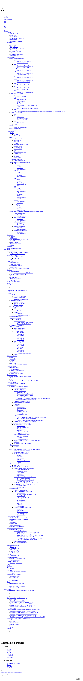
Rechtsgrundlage (21, 201)
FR (5, 23)
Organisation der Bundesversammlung (20, 423)
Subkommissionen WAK (23, 82)
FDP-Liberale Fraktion (16, 240)
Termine (19, 166)
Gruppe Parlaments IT (19, 160)
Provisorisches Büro (22, 433)
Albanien (12, 620)
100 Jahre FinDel (18, 136)
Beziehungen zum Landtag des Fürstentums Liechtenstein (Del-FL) (27, 617)
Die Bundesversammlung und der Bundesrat (25, 477)
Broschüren (13, 522)
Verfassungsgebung (22, 411)
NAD (15, 309)
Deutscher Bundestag (19, 213)
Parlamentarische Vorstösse (24, 481)
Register (9, 628)
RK (14, 60)
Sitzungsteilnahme (21, 501)
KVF (15, 76)
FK (14, 95)
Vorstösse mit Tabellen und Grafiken (19, 268)
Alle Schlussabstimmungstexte (18, 274)
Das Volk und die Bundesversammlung (24, 468)
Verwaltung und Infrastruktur (17, 464)
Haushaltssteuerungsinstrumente (25, 394)
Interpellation (20, 458)
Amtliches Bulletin (12, 255)
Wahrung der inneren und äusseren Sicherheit (25, 421)
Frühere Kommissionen (16, 306)
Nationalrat (10, 32)
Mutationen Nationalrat (16, 41)
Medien (9, 554)
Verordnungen (20, 413)
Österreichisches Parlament (20, 230)
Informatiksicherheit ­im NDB (21, 144)
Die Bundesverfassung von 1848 (25, 536)
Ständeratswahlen (18, 343)
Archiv (9, 293)
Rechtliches (10, 657)
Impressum (10, 655)
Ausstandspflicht (21, 496)
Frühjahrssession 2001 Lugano (25, 322)
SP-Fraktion (13, 238)
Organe (6, 31)
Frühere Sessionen (15, 275)
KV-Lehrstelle (14, 577)
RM (5, 26)
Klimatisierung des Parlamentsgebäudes (20, 376)
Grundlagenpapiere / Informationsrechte (27, 105)
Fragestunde (20, 456)
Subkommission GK (22, 120)
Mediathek (10, 570)
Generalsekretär (14, 367)
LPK (15, 130)
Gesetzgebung (20, 410)
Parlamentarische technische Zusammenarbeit (18, 618)
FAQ (11, 627)
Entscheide (19, 313)
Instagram (19, 672)
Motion (19, 459)
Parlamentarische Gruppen (17, 526)
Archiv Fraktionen (15, 294)
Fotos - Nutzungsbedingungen (18, 571)
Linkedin (4, 672)
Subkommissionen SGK (23, 67)
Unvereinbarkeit (21, 515)
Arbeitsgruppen (21, 101)
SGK (15, 64)
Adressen (9, 246)
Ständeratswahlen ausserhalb (24, 353)
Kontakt (6, 17)
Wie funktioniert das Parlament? (15, 528)
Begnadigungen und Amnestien (22, 401)
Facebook (9, 672)
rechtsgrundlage (21, 210)
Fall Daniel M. (17, 140)
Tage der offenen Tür (15, 551)
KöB (15, 308)
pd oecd (16, 200)
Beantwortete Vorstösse (16, 265)
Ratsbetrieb (7, 249)
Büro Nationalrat (14, 33)
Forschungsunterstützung (16, 563)
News (8, 564)
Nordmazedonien (14, 622)
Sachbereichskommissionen (17, 58)
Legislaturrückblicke (15, 318)
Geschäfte (12, 359)
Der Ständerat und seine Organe (22, 434)
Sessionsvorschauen (15, 278)
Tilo (11, 379)
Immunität (19, 509)
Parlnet (5, 16)
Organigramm (14, 372)
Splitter (12, 378)
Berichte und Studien (15, 525)
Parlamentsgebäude (12, 375)
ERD (15, 178)
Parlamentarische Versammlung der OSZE (21, 603)
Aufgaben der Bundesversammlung (19, 386)
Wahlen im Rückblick (15, 327)
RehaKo (16, 312)
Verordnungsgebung (22, 414)
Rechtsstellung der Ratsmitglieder (22, 507)
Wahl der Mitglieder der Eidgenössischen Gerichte (30, 420)
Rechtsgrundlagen (21, 169)
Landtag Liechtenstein (19, 226)
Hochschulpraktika (15, 576)
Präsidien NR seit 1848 (19, 302)
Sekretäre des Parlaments (16, 373)
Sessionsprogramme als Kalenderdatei (23, 273)
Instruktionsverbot (21, 510)
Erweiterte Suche (14, 55)
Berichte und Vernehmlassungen (25, 61)
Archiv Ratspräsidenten (16, 300)
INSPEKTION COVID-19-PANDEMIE (27, 108)
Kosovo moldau (14, 624)
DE (5, 22)
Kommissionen (11, 57)
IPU (15, 187)
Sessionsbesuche (14, 548)
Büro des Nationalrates (23, 427)
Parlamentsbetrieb (14, 445)
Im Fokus (9, 566)
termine (19, 198)
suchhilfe (9, 567)
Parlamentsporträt (11, 385)
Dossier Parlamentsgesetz (20, 542)
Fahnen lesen (13, 267)
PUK (15, 109)
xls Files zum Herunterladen (17, 254)
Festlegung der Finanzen (20, 391)
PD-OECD (13, 608)
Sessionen (9, 270)
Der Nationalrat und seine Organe (22, 424)
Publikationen (20, 117)
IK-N (15, 121)
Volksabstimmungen (12, 557)
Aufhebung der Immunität (23, 478)
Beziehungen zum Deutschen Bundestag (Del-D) (23, 611)
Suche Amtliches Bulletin (13, 281)
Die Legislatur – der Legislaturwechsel (17, 290)
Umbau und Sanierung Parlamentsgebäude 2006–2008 (24, 380)
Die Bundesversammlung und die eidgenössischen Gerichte (29, 482)
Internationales (7, 589)
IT (4, 25)
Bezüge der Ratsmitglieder (14, 248)
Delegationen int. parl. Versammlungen (20, 162)
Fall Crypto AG (18, 138)
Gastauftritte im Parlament (17, 583)
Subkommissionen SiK (23, 89)
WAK (15, 79)
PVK (11, 125)
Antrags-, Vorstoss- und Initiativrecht (26, 494)
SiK (15, 86)
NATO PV (16, 192)
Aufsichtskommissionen (16, 93)
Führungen (13, 547)
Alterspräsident (21, 426)
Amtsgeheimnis (21, 493)
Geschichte (16, 258)
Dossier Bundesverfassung (20, 531)
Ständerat (9, 42)
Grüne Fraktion (14, 242)
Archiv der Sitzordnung (20, 296)
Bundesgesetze (20, 407)
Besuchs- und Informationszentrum (16, 586)
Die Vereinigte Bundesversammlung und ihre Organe (27, 440)
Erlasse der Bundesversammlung (22, 450)
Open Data (13, 363)
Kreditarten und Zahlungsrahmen (25, 395)
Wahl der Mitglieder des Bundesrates (26, 418)
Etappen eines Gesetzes (20, 541)
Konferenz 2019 (18, 149)
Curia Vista (10, 261)
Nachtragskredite (21, 396)
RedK (15, 124)
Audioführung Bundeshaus (17, 552)
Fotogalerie (10, 654)
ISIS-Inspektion (18, 146)
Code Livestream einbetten (20, 364)
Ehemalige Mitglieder (15, 316)
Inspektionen (17, 156)
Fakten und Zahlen (12, 356)
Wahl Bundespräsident (19, 341)
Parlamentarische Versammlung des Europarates (22, 605)
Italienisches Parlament (19, 222)
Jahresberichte (17, 157)
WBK (15, 83)
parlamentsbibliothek (12, 561)
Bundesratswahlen (18, 329)
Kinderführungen (14, 550)
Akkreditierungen (14, 555)
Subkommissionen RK (22, 63)
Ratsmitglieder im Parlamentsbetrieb (23, 491)
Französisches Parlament (20, 217)
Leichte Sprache (8, 19)
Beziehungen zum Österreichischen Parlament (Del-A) (24, 612)
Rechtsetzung (17, 405)
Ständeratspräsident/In (22, 439)
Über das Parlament (9, 292)
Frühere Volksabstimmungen (17, 558)
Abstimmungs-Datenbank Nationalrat (20, 252)
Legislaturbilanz (14, 361)
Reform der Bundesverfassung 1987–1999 (28, 532)
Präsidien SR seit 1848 (19, 303)
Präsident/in (13, 35)
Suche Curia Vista (11, 283)
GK (15, 115)
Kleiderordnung (21, 500)
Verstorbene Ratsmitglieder (17, 325)
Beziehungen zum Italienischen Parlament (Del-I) (23, 615)
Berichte (19, 103)
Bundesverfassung (21, 408)
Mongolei (12, 621)
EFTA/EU (16, 171)
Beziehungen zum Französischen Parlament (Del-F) (23, 614)
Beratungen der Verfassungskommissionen (28, 533)
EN (5, 27)
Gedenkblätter (17, 319)
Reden (8, 582)
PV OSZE (16, 204)
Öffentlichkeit (20, 472)
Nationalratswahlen (19, 331)
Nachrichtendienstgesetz (20, 152)
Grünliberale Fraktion (15, 243)
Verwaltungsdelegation (16, 159)
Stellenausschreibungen (23, 118)
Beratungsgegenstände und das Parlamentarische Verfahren (25, 449)
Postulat (19, 462)
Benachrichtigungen (12, 568)
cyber (15, 154)
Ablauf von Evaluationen (20, 127)
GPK (15, 98)
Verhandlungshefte (15, 560)
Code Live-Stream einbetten (14, 587)
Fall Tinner (16, 141)
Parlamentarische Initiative (23, 461)
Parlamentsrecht (14, 529)
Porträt (18, 165)
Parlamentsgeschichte (12, 382)
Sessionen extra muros (19, 321)
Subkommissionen (21, 96)
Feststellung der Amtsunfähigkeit (25, 480)
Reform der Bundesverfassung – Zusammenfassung (30, 535)
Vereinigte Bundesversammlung (15, 52)
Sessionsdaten (14, 277)
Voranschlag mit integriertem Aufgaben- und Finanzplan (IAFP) (33, 398)
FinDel (12, 133)
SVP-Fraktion (14, 236)
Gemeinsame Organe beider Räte (22, 443)
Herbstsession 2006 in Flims (24, 324)
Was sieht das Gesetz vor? (23, 315)
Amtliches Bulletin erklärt (17, 257)
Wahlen (9, 284)
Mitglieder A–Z (14, 36)
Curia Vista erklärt (15, 264)
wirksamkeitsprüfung (19, 389)
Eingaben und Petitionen (23, 469)
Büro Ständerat (14, 44)
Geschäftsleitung (14, 369)
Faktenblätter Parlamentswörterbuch (19, 517)
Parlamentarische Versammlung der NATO (21, 606)
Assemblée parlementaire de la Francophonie (21, 602)
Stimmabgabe (20, 506)
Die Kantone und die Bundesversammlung (24, 484)
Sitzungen (12, 360)
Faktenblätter (13, 523)
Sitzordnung (13, 39)
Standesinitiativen (21, 487)
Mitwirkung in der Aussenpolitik (22, 402)
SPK (15, 90)
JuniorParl (9, 666)
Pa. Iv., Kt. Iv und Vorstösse (21, 453)
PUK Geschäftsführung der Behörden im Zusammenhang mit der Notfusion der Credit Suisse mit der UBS (41, 111)
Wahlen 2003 (20, 334)
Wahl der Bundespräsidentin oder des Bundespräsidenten (31, 417)
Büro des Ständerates (22, 436)
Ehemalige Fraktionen (19, 297)
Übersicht (12, 280)
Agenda (9, 652)
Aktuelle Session (14, 271)
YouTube (14, 672)
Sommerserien (10, 585)
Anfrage (19, 455)
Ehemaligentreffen (18, 305)
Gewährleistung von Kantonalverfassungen (25, 399)
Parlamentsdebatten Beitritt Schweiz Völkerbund (29, 538)
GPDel (12, 137)
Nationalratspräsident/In (23, 431)
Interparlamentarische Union (17, 601)
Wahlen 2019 (20, 340)
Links (18, 106)
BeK (15, 114)
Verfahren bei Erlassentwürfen (21, 452)
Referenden (20, 474)
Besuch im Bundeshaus (13, 545)
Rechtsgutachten (18, 147)
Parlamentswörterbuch (13, 516)
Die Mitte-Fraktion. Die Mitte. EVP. (19, 239)
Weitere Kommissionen (16, 112)
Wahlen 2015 (20, 338)
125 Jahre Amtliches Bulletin (17, 259)
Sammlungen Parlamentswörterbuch (19, 519)
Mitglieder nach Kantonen (17, 38)
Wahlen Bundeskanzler (19, 328)
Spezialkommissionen (15, 128)
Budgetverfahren (21, 392)
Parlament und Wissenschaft (17, 383)
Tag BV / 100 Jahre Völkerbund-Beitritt (27, 539)
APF (15, 163)
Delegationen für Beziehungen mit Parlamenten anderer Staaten (26, 211)
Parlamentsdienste (11, 366)
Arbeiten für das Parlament (17, 370)
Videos (18, 185)
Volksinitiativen (21, 475)
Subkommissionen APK (23, 74)
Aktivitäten (20, 168)
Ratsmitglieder (14, 488)
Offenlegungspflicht (22, 513)
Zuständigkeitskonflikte (20, 388)
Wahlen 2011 (20, 337)
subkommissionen (21, 99)
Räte (11, 357)
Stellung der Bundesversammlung (19, 466)
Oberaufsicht (17, 404)
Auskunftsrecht (17, 153)
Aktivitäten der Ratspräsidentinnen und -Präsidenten (20, 590)
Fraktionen (10, 235)
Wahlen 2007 (20, 335)
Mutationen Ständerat (15, 51)
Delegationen (10, 131)
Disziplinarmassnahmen (23, 497)
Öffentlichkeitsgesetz (12, 580)
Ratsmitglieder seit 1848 (16, 54)
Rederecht (19, 503)
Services (6, 544)
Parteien (12, 245)
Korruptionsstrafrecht (22, 512)
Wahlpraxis (16, 354)
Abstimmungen (11, 251)
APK (15, 71)
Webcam (12, 573)
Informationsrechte (21, 499)
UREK (15, 68)
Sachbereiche (20, 102)
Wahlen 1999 (20, 332)
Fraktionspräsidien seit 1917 (21, 299)
